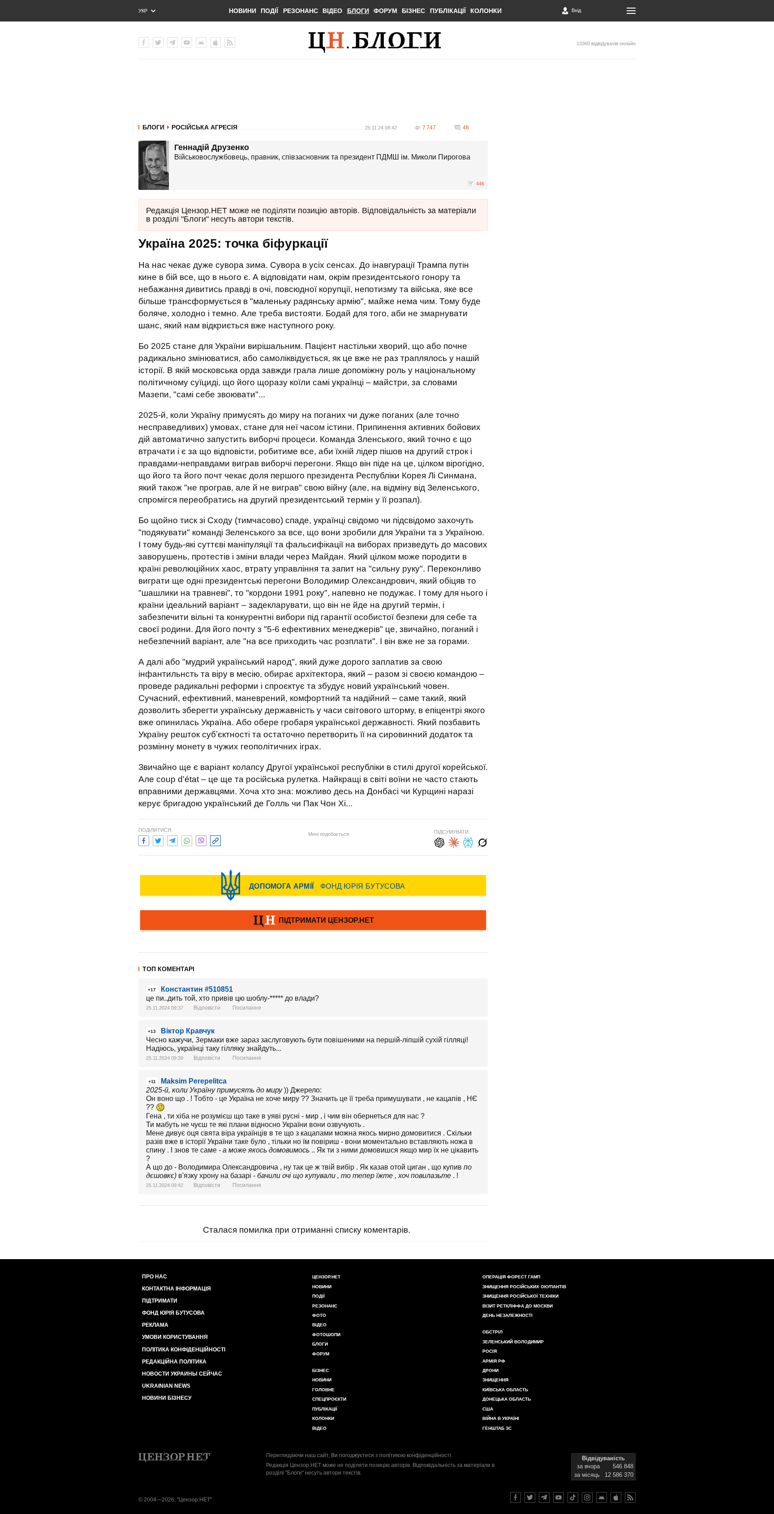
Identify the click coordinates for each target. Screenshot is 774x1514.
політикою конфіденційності (415, 1455)
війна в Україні (500, 1418)
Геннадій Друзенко (211, 148)
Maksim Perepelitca (194, 1081)
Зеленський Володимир (513, 1341)
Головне (323, 1389)
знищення (495, 1379)
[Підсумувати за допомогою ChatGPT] (439, 841)
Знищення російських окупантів (524, 1286)
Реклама (155, 1325)
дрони (490, 1370)
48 (466, 127)
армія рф (493, 1361)
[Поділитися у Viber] (201, 839)
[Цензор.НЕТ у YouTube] (186, 42)
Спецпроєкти (329, 1399)
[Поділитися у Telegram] (172, 839)
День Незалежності (507, 1315)
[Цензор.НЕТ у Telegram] (172, 42)
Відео (332, 10)
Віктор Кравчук (188, 1031)
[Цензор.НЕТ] (387, 42)
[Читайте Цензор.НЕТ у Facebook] (515, 1497)
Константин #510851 (197, 989)
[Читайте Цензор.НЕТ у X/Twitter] (530, 1497)
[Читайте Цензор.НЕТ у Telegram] (544, 1497)
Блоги (358, 10)
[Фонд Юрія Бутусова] (313, 885)
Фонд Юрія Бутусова (173, 1313)
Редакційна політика (174, 1362)
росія (489, 1351)
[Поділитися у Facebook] (143, 839)
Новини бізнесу (166, 1398)
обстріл (492, 1331)
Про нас (154, 1276)
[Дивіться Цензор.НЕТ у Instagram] (587, 1497)
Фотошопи (326, 1334)
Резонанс (300, 10)
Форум (385, 10)
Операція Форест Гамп (511, 1276)
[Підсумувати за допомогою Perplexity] (468, 841)
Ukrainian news (166, 1386)
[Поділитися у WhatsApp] (186, 839)
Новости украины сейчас (182, 1374)
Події (269, 10)
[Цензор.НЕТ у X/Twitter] (158, 42)
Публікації (448, 10)
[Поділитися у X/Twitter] (158, 839)
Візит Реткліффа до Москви (517, 1305)
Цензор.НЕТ (326, 1276)
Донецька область (506, 1399)
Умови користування (175, 1337)
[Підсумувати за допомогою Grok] (482, 841)
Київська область (505, 1389)
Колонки (486, 10)
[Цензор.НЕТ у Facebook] (143, 42)
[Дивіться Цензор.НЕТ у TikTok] (573, 1497)
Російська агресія (204, 127)
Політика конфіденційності (183, 1349)
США (487, 1408)
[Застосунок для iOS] (215, 42)
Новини (242, 10)
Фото (319, 1315)
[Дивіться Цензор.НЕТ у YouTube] (558, 1497)
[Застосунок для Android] (201, 42)
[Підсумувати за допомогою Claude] (453, 841)
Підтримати (159, 1301)
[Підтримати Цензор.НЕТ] (313, 921)
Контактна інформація (176, 1289)
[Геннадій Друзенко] (153, 165)
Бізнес (413, 10)
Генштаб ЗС (497, 1428)
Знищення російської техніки (520, 1296)
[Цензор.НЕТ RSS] (229, 42)
